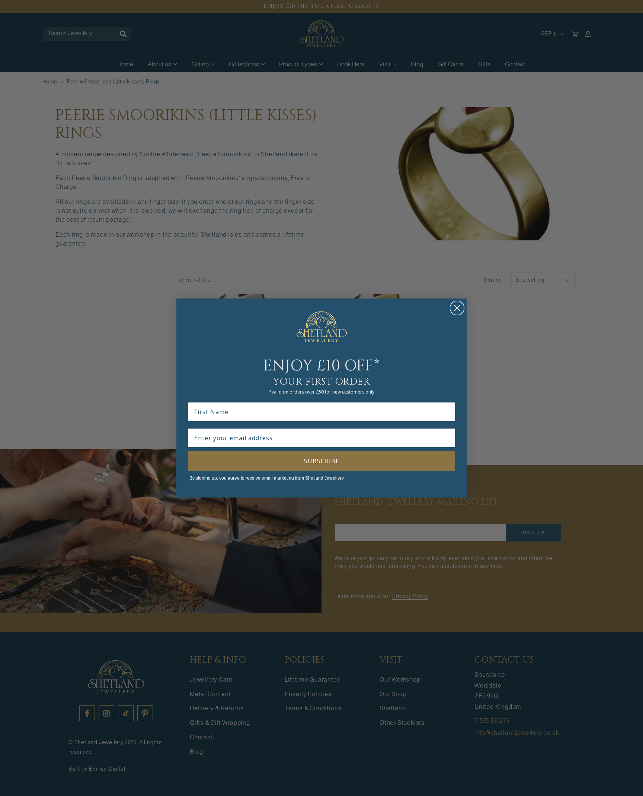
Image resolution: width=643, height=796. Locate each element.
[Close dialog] (457, 308)
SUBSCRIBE (321, 461)
